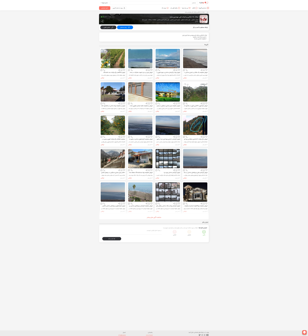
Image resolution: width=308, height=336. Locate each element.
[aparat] (204, 335)
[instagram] (202, 335)
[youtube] (207, 335)
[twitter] (200, 335)
